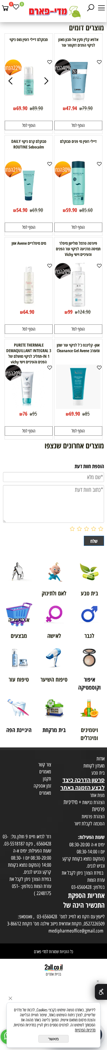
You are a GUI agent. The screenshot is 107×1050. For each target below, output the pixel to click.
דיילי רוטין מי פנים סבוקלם (78, 141)
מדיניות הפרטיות (85, 1030)
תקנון (47, 779)
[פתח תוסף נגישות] (101, 992)
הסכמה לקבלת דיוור (89, 824)
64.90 (28, 311)
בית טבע (98, 773)
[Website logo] (53, 12)
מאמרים (45, 772)
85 (87, 414)
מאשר (53, 1038)
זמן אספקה (42, 786)
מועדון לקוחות (94, 766)
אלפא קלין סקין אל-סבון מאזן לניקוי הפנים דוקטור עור (78, 42)
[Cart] (5, 8)
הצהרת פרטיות (93, 816)
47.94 (71, 108)
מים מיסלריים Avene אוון (29, 243)
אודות (101, 759)
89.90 (37, 108)
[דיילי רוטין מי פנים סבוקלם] (78, 203)
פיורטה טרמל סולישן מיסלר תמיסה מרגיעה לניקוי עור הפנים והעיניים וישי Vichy (78, 248)
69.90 (21, 108)
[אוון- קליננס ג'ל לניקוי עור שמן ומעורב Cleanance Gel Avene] (78, 406)
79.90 (87, 108)
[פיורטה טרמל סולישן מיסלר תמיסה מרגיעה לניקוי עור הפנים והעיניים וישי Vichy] (78, 304)
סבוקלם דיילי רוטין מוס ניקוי (29, 39)
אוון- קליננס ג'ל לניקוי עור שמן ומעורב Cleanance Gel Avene (78, 347)
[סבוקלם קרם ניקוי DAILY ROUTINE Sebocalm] (29, 203)
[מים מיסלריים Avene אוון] (29, 304)
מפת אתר (97, 795)
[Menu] (101, 8)
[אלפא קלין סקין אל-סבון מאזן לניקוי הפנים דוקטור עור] (78, 101)
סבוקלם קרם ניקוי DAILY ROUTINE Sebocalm (28, 144)
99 (70, 311)
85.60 (87, 210)
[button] (78, 125)
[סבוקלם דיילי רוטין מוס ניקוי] (29, 101)
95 (34, 414)
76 (25, 413)
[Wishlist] (16, 8)
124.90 (84, 312)
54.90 (21, 209)
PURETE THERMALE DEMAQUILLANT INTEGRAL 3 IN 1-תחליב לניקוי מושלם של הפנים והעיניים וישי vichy (28, 353)
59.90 (71, 209)
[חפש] (90, 8)
